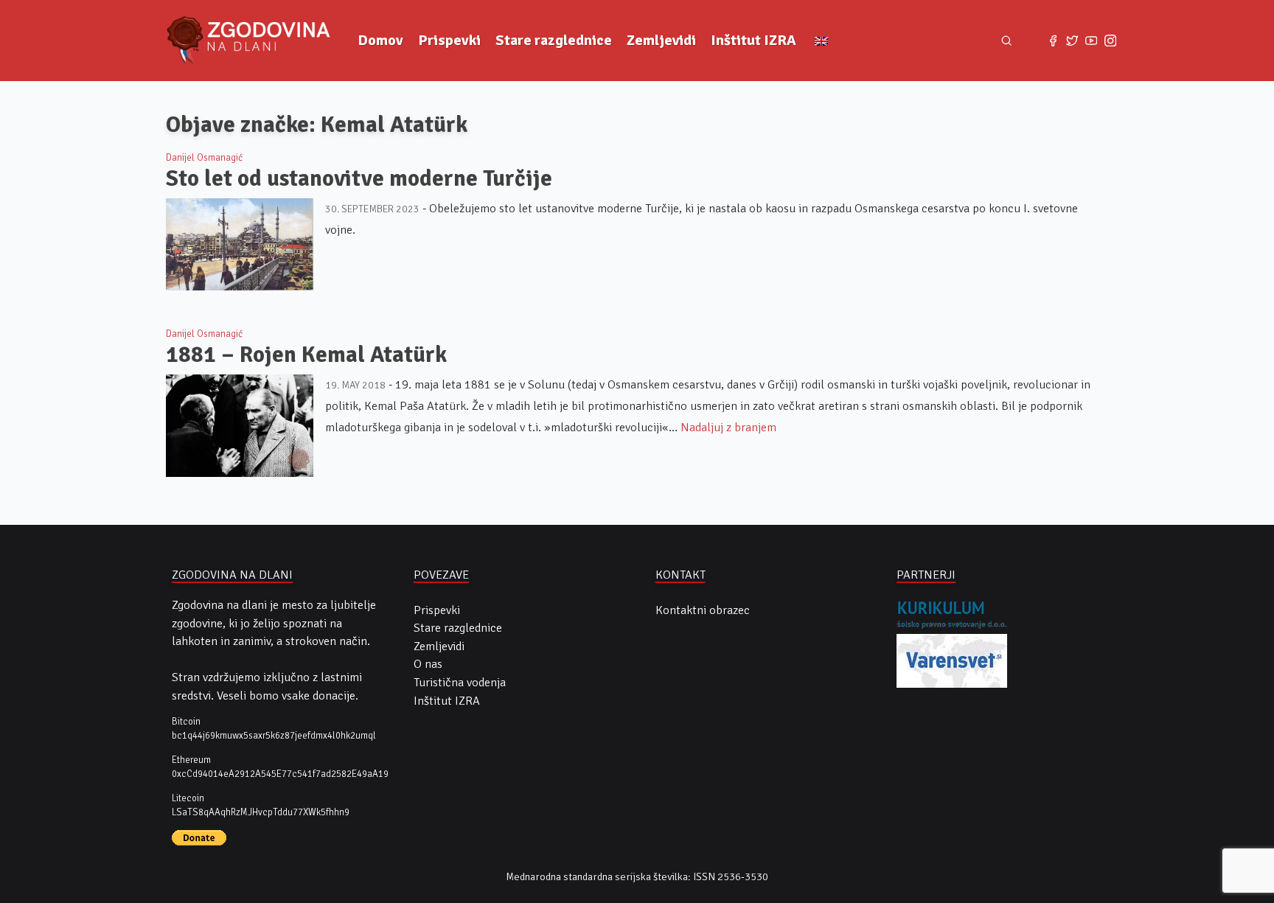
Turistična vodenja (460, 682)
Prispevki (449, 40)
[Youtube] (1091, 40)
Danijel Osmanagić (204, 158)
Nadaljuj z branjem (728, 427)
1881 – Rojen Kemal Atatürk (306, 355)
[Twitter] (1072, 40)
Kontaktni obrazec (702, 610)
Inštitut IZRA (753, 40)
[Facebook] (1052, 40)
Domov (380, 40)
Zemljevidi (661, 40)
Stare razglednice (553, 40)
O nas (428, 664)
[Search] (1007, 41)
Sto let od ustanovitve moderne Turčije (359, 178)
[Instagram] (1110, 40)
